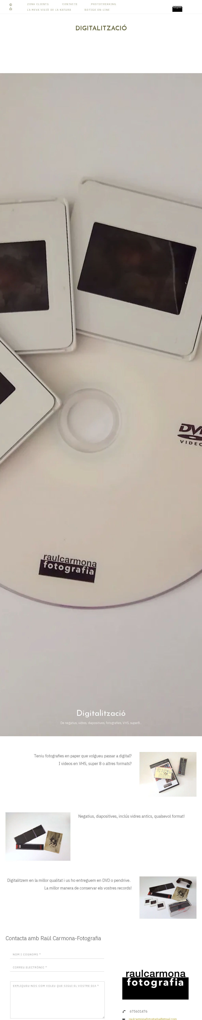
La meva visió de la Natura (49, 9)
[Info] (10, 5)
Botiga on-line (97, 9)
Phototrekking (103, 4)
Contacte (70, 4)
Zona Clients (38, 4)
